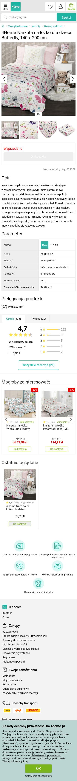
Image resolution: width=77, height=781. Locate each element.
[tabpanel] (38, 79)
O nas (5, 617)
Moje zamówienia (12, 680)
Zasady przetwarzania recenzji (20, 693)
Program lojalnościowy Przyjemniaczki (24, 636)
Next (70, 419)
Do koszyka (38, 156)
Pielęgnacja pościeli (13, 661)
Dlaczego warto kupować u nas (20, 648)
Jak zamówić (10, 631)
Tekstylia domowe (17, 26)
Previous (6, 419)
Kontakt (7, 613)
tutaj (25, 761)
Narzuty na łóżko (53, 26)
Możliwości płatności (14, 644)
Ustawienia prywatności (16, 653)
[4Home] (4, 26)
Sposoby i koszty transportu (18, 640)
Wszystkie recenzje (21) (38, 365)
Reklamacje (9, 684)
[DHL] (33, 710)
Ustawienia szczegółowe (38, 775)
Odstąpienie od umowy (15, 688)
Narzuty (36, 26)
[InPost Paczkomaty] (7, 710)
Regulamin (8, 657)
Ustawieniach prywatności (46, 755)
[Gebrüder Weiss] (18, 710)
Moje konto (8, 676)
